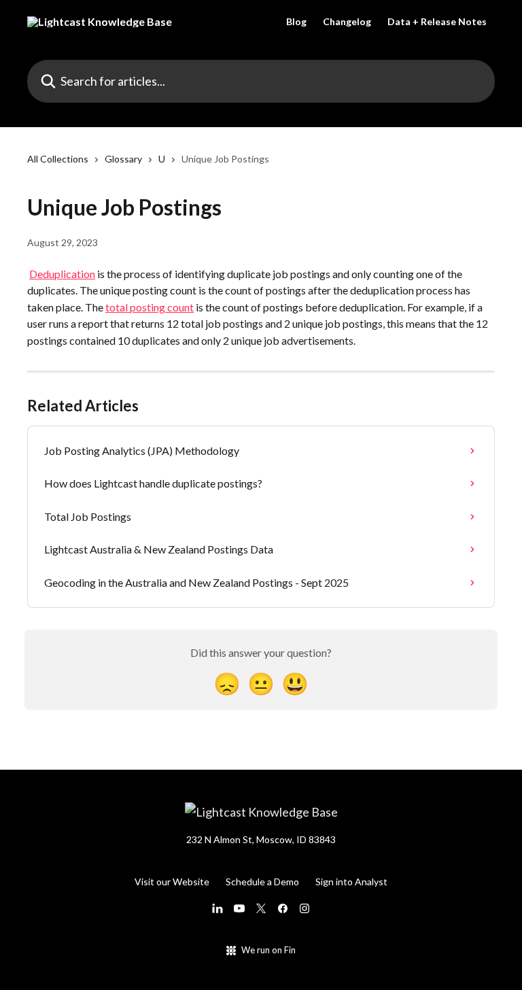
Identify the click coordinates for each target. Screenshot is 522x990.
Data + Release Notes (437, 22)
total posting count (149, 307)
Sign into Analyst (351, 881)
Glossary (123, 159)
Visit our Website (172, 881)
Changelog (347, 22)
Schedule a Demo (262, 881)
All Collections (57, 159)
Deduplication (62, 273)
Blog (296, 22)
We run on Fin (268, 949)
